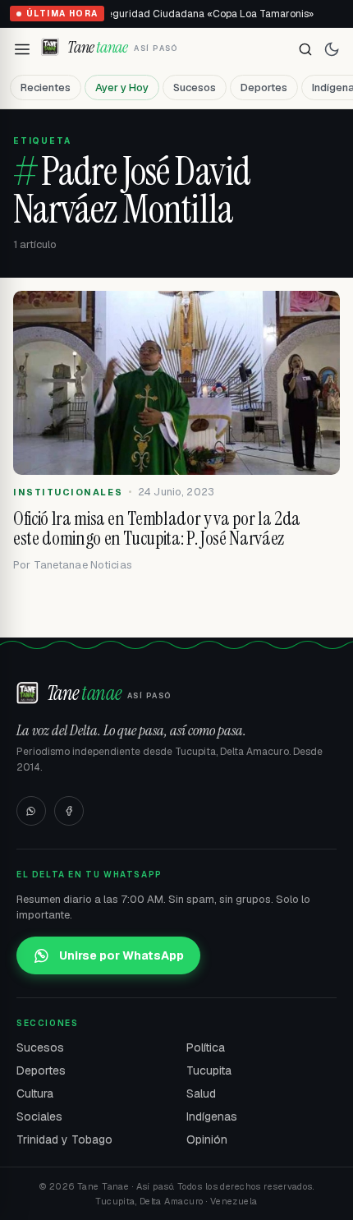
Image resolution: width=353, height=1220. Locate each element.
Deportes (264, 87)
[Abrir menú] (22, 49)
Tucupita (209, 1070)
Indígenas (211, 1116)
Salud (201, 1093)
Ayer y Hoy (122, 87)
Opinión (206, 1139)
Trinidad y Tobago (64, 1139)
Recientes (46, 87)
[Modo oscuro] (331, 49)
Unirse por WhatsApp (121, 955)
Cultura (34, 1093)
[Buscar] (305, 49)
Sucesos (194, 87)
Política (205, 1047)
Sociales (39, 1116)
